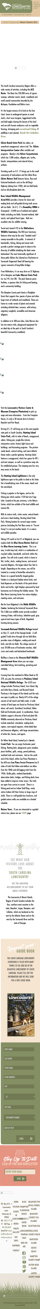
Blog (24, 1201)
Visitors (16, 1206)
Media (16, 1223)
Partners (16, 1245)
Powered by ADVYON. (20, 1305)
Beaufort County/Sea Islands (34, 1217)
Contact (16, 1250)
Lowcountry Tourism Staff (25, 1234)
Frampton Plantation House (24, 1210)
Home (6, 22)
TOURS (24, 813)
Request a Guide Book (24, 1222)
